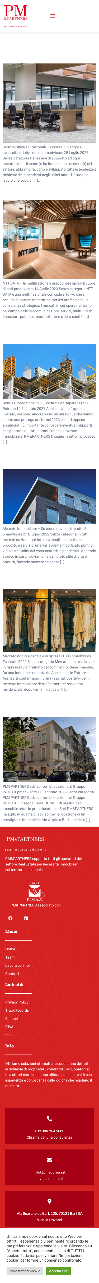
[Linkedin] (26, 918)
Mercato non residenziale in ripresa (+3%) (46, 576)
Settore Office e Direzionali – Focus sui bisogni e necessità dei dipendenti (47, 46)
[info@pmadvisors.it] (49, 1160)
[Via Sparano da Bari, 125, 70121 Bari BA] (49, 1201)
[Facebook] (10, 918)
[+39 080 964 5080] (49, 1118)
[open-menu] (52, 16)
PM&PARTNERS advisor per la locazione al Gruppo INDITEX (49, 704)
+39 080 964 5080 (49, 1131)
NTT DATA (19, 191)
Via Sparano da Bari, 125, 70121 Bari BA (50, 1213)
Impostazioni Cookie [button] (25, 1270)
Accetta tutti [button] (58, 1270)
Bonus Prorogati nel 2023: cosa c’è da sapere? (49, 331)
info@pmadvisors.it (49, 1172)
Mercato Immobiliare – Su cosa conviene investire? (43, 456)
